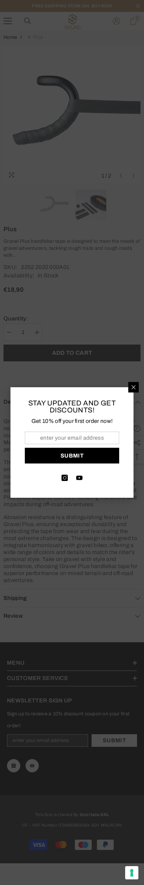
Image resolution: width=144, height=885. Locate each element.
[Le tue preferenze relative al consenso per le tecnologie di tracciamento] (131, 872)
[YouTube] (79, 477)
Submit (72, 456)
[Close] (133, 387)
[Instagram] (64, 477)
